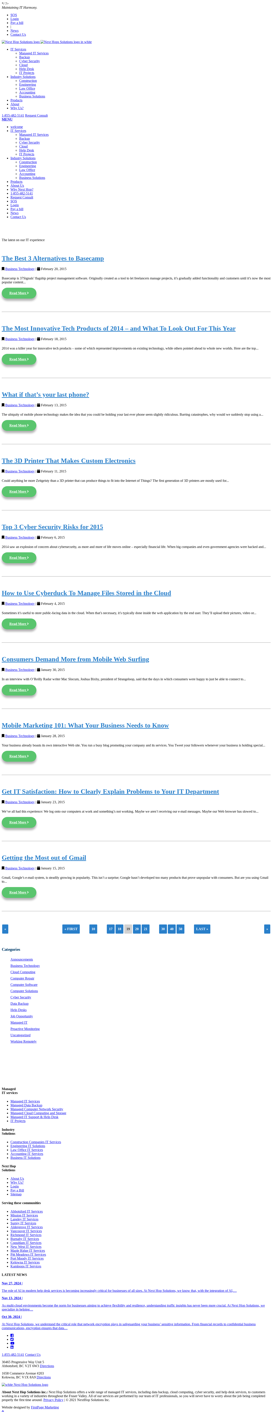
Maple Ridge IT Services (27, 1250)
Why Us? (17, 108)
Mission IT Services (24, 1215)
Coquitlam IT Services (25, 1243)
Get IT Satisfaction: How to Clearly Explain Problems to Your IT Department (110, 791)
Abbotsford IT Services (26, 1211)
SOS (13, 15)
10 (93, 929)
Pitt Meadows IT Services (28, 1254)
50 (180, 929)
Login (14, 19)
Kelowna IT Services (25, 1262)
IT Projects (26, 73)
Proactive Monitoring (25, 1029)
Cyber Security (29, 61)
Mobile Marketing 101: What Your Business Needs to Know (85, 725)
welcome (16, 127)
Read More (18, 293)
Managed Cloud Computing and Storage (38, 1113)
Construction (28, 80)
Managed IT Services (34, 53)
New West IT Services (25, 1247)
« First (71, 929)
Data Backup (19, 1003)
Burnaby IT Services (24, 1239)
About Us (17, 185)
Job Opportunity (21, 1016)
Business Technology (20, 269)
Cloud (23, 65)
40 (172, 929)
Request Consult (36, 115)
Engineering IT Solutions (27, 1146)
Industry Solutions (23, 77)
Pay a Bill (17, 1190)
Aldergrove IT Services (26, 1227)
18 (119, 929)
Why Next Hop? (21, 189)
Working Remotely (23, 1041)
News (14, 30)
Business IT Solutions (25, 1158)
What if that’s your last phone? (45, 394)
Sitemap (16, 1194)
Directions (47, 1366)
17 (110, 929)
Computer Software (23, 984)
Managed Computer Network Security (36, 1109)
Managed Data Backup (26, 1105)
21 (145, 929)
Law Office (27, 88)
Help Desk (26, 69)
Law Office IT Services (26, 1150)
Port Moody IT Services (27, 1258)
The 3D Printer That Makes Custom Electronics (69, 460)
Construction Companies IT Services (35, 1142)
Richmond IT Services (25, 1235)
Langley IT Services (24, 1219)
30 (163, 929)
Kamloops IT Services (25, 1266)
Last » (202, 929)
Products (16, 100)
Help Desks (18, 1010)
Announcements (21, 959)
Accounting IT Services (26, 1154)
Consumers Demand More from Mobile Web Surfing (75, 659)
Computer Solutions (24, 991)
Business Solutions (32, 96)
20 (137, 929)
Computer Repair (22, 978)
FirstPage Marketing (45, 1407)
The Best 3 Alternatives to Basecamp (53, 258)
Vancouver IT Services (26, 1231)
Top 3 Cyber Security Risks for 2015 (52, 527)
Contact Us (18, 34)
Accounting (27, 92)
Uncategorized (20, 1035)
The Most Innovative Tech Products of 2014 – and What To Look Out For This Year (119, 328)
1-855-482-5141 (13, 115)
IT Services (18, 49)
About (14, 104)
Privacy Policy (53, 1400)
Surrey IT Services (23, 1223)
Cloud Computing (22, 972)
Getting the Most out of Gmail (44, 857)
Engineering (27, 84)
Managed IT (18, 1022)
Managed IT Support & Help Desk (34, 1117)
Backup (24, 57)
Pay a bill (16, 23)
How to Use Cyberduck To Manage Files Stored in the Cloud (86, 593)
